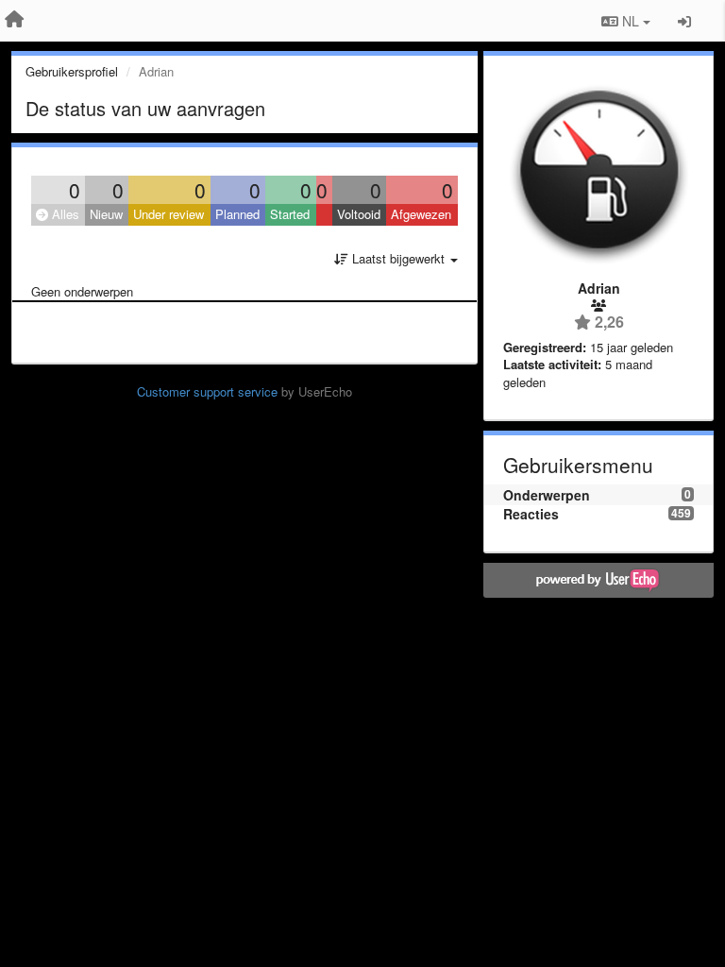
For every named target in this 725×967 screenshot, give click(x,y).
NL (630, 20)
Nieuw (106, 214)
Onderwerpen (546, 494)
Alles (63, 214)
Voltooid (358, 214)
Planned (237, 214)
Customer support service (207, 391)
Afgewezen (421, 214)
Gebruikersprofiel (71, 71)
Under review (168, 214)
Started (290, 214)
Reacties (531, 513)
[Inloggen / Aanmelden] (684, 21)
